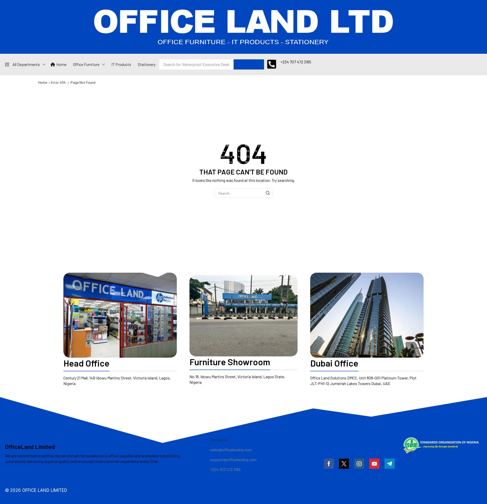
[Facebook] (329, 464)
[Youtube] (374, 464)
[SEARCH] (268, 193)
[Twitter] (344, 464)
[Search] (232, 64)
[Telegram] (390, 464)
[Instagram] (359, 464)
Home (42, 82)
